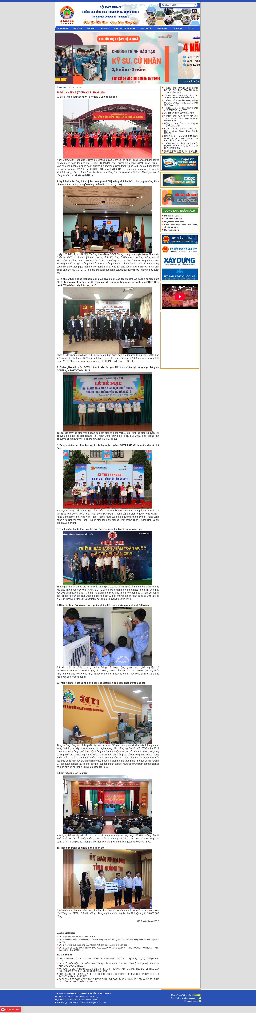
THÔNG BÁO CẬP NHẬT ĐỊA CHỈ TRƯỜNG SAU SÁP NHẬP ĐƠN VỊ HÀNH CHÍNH (181, 118)
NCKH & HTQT (146, 28)
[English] (194, 12)
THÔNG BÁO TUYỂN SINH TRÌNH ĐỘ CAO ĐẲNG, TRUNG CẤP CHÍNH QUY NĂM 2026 (181, 102)
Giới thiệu (77, 28)
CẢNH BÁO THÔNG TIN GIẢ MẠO (179, 113)
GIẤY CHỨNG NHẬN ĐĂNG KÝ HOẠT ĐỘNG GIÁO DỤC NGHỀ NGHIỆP (181, 131)
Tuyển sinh (104, 28)
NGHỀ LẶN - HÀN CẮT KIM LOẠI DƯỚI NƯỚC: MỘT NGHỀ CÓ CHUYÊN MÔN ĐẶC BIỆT (181, 138)
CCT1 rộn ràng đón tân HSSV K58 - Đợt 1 (77, 937)
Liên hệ (191, 28)
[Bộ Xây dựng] (180, 244)
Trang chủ (63, 28)
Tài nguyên (177, 28)
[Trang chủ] (65, 25)
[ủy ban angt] (180, 280)
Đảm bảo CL (162, 28)
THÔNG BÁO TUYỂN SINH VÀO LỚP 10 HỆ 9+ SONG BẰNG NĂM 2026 (181, 96)
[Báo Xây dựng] (180, 268)
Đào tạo (91, 28)
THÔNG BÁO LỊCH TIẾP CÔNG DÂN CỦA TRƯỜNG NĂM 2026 (181, 109)
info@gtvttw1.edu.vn (70, 1002)
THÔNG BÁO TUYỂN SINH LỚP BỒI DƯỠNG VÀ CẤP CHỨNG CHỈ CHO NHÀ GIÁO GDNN (181, 145)
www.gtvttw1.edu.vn (97, 1002)
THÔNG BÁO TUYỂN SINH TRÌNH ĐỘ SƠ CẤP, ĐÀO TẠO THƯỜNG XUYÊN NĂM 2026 (181, 90)
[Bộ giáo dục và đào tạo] (180, 254)
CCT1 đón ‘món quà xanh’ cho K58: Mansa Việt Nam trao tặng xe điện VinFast (93, 945)
